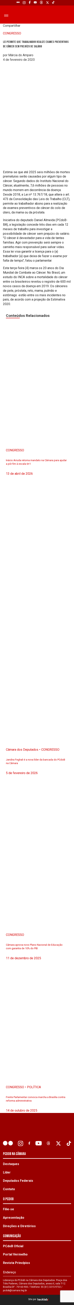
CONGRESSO (12, 33)
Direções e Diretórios (19, 1226)
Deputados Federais (18, 1181)
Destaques (11, 1164)
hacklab (42, 1299)
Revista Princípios (16, 1263)
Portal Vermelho (15, 1254)
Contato (9, 1189)
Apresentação (13, 1217)
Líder (7, 1172)
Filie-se (8, 1209)
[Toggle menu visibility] (5, 15)
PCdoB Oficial (13, 1246)
